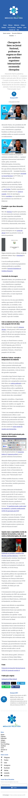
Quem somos (6, 33)
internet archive (13, 454)
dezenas (9, 211)
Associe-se (12, 30)
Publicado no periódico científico (11, 553)
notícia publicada (16, 383)
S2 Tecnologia (6, 795)
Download (20, 255)
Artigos (23, 25)
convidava (9, 196)
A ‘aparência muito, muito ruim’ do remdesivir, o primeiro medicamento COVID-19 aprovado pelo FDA (14, 508)
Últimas (10, 25)
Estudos (4, 27)
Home (5, 25)
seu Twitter (7, 189)
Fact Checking (11, 27)
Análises (19, 27)
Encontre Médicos (17, 33)
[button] (6, 683)
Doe (18, 30)
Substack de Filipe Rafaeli (9, 679)
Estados (11, 35)
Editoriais (16, 25)
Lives (24, 27)
